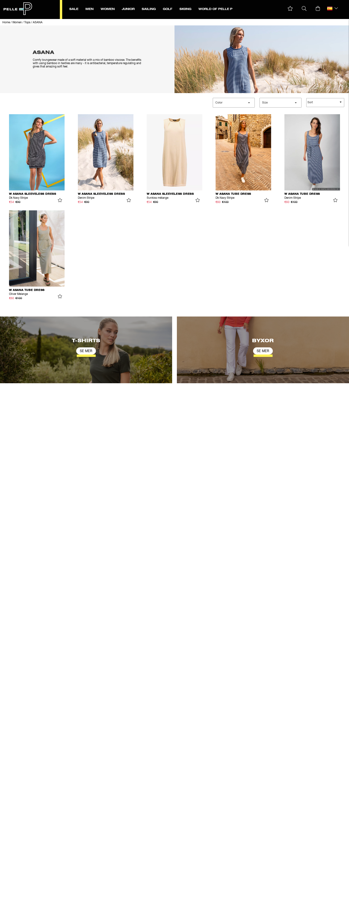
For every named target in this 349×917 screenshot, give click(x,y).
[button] (290, 8)
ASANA (37, 22)
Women (17, 22)
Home (6, 22)
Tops (27, 22)
